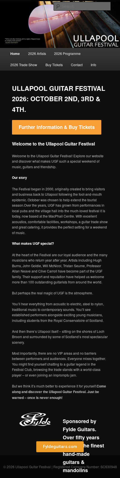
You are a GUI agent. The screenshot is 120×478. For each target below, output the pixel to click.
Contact (77, 64)
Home (15, 53)
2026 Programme (67, 53)
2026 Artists (37, 53)
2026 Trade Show (23, 64)
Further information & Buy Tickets (57, 127)
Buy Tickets (54, 64)
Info (93, 64)
